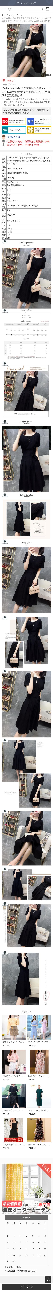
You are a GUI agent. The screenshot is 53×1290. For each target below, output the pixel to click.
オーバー (16, 15)
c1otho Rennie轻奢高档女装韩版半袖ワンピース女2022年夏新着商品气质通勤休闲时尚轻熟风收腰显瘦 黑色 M (26, 19)
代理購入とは (13, 136)
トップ (5, 15)
